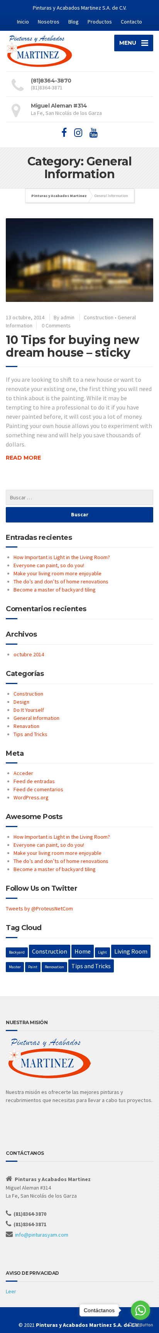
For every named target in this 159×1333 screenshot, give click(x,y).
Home (82, 951)
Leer (11, 1291)
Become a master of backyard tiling (55, 589)
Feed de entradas (34, 781)
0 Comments (56, 325)
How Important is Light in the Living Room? (62, 557)
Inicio (23, 21)
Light (102, 952)
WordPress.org (31, 797)
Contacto (131, 21)
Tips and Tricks (30, 734)
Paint (32, 966)
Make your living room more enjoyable (57, 573)
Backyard (17, 952)
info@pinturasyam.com (41, 1234)
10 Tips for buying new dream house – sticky (72, 346)
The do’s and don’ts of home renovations (61, 581)
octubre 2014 (29, 654)
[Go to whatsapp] (140, 1310)
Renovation (54, 966)
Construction (98, 317)
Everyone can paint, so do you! (49, 565)
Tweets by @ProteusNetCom (39, 908)
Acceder (23, 773)
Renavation (26, 726)
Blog (73, 21)
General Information (36, 718)
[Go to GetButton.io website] (140, 1325)
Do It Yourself (29, 709)
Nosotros (48, 21)
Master (15, 966)
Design (21, 701)
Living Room (130, 951)
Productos (100, 21)
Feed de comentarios (38, 789)
